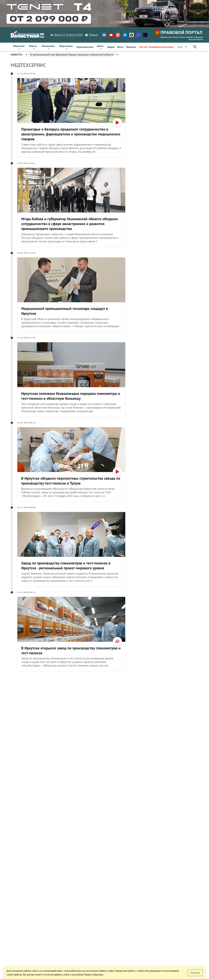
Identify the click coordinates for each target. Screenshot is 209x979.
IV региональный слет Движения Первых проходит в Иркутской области (71, 54)
